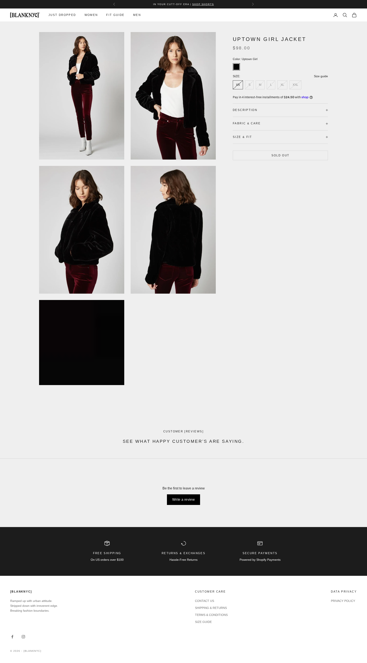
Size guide (321, 76)
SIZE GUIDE (203, 622)
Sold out (280, 155)
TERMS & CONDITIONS (211, 615)
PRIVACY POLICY (343, 601)
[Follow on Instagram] (23, 637)
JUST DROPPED (62, 15)
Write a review (183, 499)
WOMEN (91, 15)
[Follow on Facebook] (12, 637)
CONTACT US (204, 601)
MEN (137, 15)
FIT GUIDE (115, 15)
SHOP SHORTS (203, 4)
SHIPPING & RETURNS (211, 608)
